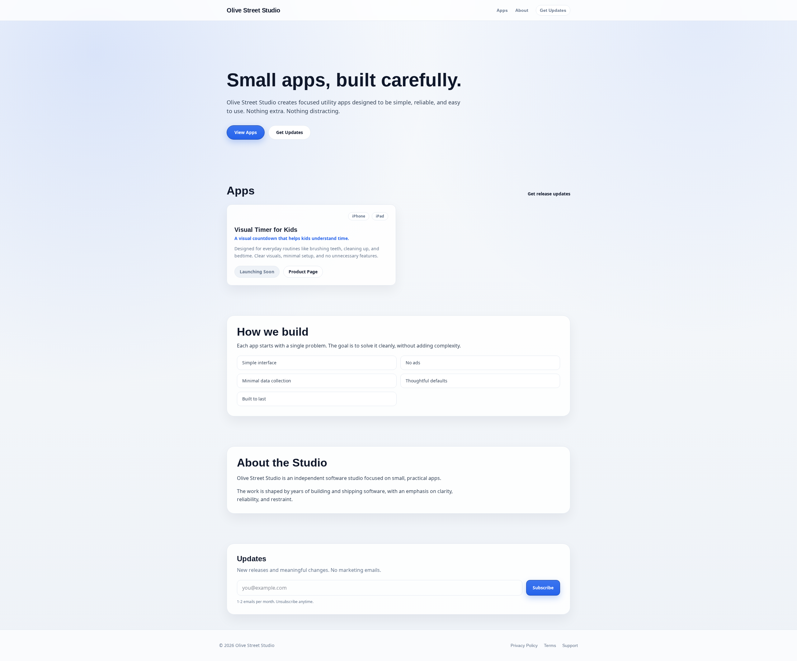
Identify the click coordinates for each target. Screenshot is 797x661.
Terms (550, 645)
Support (570, 645)
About (521, 10)
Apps (502, 10)
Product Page (303, 272)
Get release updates (549, 194)
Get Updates (553, 10)
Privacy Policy (524, 645)
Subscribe (543, 588)
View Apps (245, 132)
